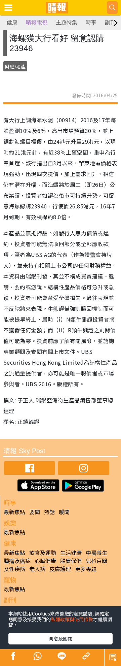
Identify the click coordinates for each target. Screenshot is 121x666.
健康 (12, 22)
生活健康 (71, 552)
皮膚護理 (60, 569)
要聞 (34, 512)
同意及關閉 (60, 638)
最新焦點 (14, 512)
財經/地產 (15, 66)
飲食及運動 (42, 552)
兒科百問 (96, 561)
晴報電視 (36, 22)
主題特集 (66, 22)
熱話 (49, 512)
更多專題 (85, 569)
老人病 (37, 569)
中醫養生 (96, 552)
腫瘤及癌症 (17, 561)
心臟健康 (45, 561)
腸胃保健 (71, 561)
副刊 (110, 22)
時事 (91, 22)
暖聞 (64, 512)
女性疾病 (14, 569)
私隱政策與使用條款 (72, 619)
